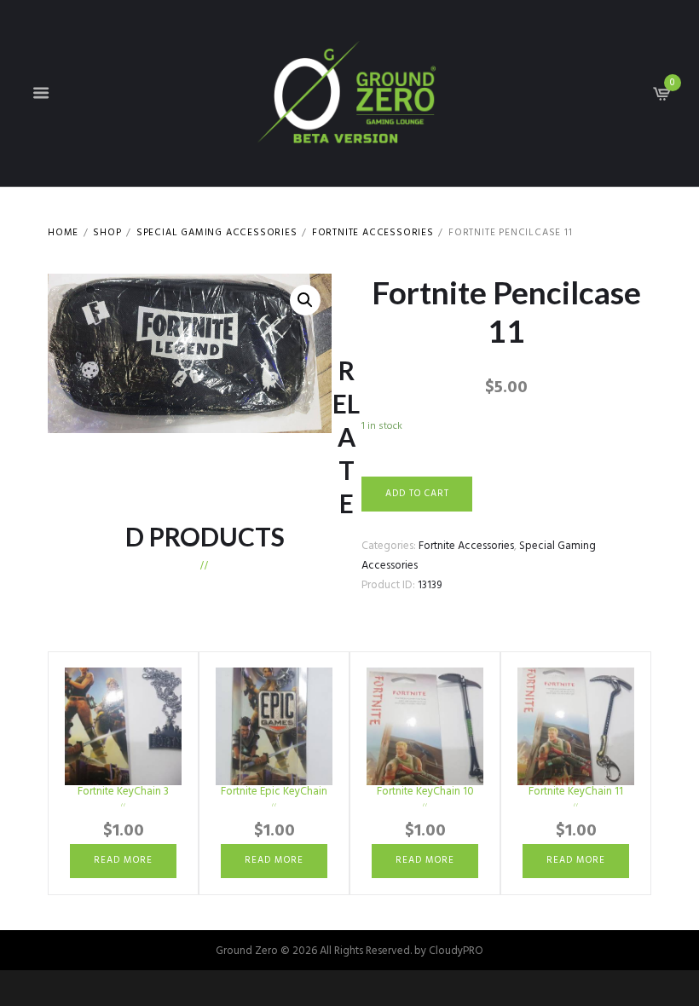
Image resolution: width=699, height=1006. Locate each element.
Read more (123, 860)
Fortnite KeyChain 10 (425, 792)
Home (63, 233)
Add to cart (417, 493)
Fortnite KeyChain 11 (576, 792)
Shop (107, 233)
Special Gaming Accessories (217, 233)
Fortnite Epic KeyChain (274, 792)
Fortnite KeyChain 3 (123, 792)
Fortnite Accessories (373, 233)
